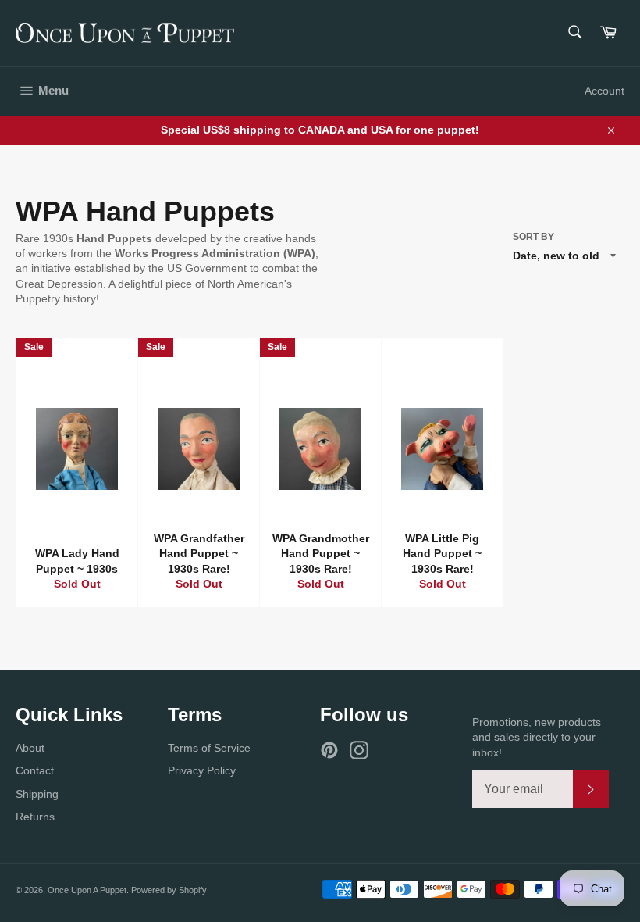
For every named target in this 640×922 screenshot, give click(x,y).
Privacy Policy (202, 770)
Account (604, 90)
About (30, 748)
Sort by (533, 236)
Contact (35, 770)
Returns (35, 816)
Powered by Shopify (169, 890)
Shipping (37, 794)
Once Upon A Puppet (87, 890)
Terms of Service (209, 748)
